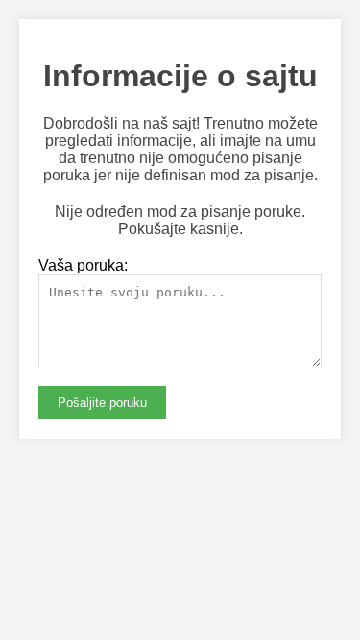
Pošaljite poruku (102, 402)
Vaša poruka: (83, 265)
